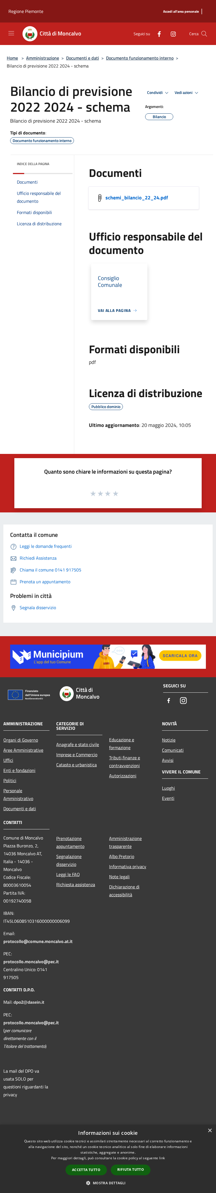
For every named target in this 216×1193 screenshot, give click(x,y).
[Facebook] (157, 33)
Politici (9, 780)
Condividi (155, 92)
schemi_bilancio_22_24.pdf (136, 197)
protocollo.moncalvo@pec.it (31, 961)
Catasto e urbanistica (76, 764)
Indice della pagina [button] (33, 163)
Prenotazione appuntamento (70, 842)
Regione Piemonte (25, 11)
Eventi (168, 798)
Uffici (8, 760)
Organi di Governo (20, 740)
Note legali (119, 876)
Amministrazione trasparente (125, 842)
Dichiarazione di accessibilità (124, 890)
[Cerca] (204, 33)
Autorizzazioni (122, 775)
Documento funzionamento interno (140, 58)
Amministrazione (42, 58)
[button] (107, 1183)
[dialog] (108, 1159)
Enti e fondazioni (19, 770)
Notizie (169, 740)
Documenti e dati (82, 58)
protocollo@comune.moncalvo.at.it (38, 941)
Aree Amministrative (23, 750)
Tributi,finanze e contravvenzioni (124, 761)
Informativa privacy (127, 866)
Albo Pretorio (121, 856)
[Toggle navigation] (11, 33)
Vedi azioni (184, 92)
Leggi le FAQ (68, 874)
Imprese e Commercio (76, 754)
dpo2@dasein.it (29, 1002)
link (162, 1158)
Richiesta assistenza (75, 884)
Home (12, 58)
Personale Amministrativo (18, 794)
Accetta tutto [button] (86, 1169)
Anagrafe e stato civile (77, 744)
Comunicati (173, 750)
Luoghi (168, 788)
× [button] (210, 1131)
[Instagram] (171, 33)
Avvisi (168, 760)
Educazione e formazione (121, 743)
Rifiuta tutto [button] (130, 1169)
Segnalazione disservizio (69, 860)
